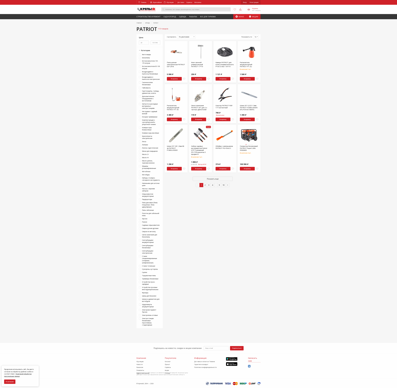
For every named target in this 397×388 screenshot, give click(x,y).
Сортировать (171, 37)
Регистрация (254, 2)
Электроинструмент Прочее (149, 311)
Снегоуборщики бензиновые (147, 246)
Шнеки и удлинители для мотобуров (150, 300)
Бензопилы (146, 58)
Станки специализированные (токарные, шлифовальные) (149, 259)
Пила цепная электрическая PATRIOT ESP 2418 (176, 64)
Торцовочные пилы (149, 276)
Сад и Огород (170, 16)
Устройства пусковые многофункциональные (150, 288)
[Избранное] (235, 9)
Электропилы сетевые (150, 315)
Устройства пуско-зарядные (148, 283)
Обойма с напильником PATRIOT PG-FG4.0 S (224, 147)
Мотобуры (146, 175)
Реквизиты (140, 370)
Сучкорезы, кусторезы (150, 269)
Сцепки (144, 272)
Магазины (197, 2)
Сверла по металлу (149, 231)
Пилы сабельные (148, 210)
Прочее (144, 219)
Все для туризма (208, 16)
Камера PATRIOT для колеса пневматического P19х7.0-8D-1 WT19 (225, 64)
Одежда (182, 16)
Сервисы (189, 2)
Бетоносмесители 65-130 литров (151, 67)
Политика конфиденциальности (205, 367)
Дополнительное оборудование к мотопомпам (148, 98)
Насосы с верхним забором (148, 190)
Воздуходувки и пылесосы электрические (151, 78)
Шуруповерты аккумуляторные (148, 305)
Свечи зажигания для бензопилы (149, 236)
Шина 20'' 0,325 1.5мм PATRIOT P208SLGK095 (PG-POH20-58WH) (249, 107)
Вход (244, 2)
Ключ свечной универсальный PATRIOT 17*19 (197, 64)
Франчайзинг (157, 2)
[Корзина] (249, 9)
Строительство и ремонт (148, 16)
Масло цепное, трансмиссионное (148, 162)
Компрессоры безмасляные (147, 129)
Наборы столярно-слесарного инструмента (151, 179)
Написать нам (252, 359)
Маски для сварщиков (150, 151)
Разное (144, 222)
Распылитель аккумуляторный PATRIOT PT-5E (173, 107)
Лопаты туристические (150, 148)
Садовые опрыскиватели (151, 225)
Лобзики (145, 145)
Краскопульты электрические (147, 137)
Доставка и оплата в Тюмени (204, 361)
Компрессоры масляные (150, 133)
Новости (139, 364)
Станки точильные (148, 266)
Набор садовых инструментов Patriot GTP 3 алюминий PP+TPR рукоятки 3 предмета (199, 150)
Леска (144, 141)
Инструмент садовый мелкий (149, 112)
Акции (255, 16)
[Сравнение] (240, 9)
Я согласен (10, 382)
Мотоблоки (146, 171)
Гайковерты (146, 88)
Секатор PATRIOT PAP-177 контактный (224, 106)
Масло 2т (145, 154)
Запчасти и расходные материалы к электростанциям (150, 106)
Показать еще (213, 179)
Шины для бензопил (149, 296)
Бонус (241, 16)
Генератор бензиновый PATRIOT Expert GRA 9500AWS (249, 148)
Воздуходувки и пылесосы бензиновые (150, 73)
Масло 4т (145, 158)
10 (223, 185)
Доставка (180, 2)
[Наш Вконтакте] (249, 366)
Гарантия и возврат (201, 364)
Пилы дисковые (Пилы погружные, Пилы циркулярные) (149, 205)
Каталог (168, 361)
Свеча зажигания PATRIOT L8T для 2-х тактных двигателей (199, 107)
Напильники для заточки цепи (150, 184)
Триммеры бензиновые (150, 279)
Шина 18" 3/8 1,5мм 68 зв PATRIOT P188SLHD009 (175, 148)
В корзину (174, 79)
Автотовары (146, 54)
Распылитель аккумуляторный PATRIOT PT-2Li (246, 64)
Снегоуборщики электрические (147, 252)
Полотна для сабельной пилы (150, 214)
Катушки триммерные (149, 117)
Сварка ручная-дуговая (150, 228)
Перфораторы (147, 199)
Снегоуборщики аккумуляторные (148, 241)
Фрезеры (145, 293)
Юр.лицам (170, 2)
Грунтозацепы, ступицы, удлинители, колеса (150, 92)
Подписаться (236, 348)
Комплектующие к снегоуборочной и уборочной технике (149, 122)
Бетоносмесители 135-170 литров (150, 62)
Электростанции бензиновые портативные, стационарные (148, 321)
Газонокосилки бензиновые (147, 83)
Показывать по (246, 37)
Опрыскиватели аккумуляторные (148, 195)
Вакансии (139, 367)
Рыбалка (193, 16)
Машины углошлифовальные (149, 167)
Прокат (167, 364)
